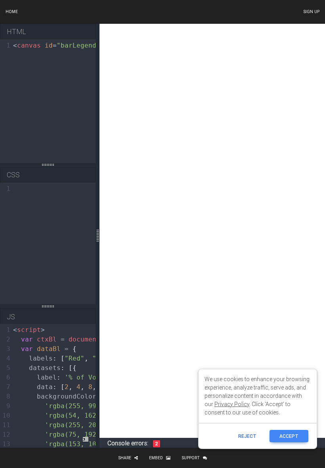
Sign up (311, 11)
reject (247, 436)
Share (124, 457)
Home (12, 11)
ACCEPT (288, 436)
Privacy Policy (231, 404)
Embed (156, 457)
